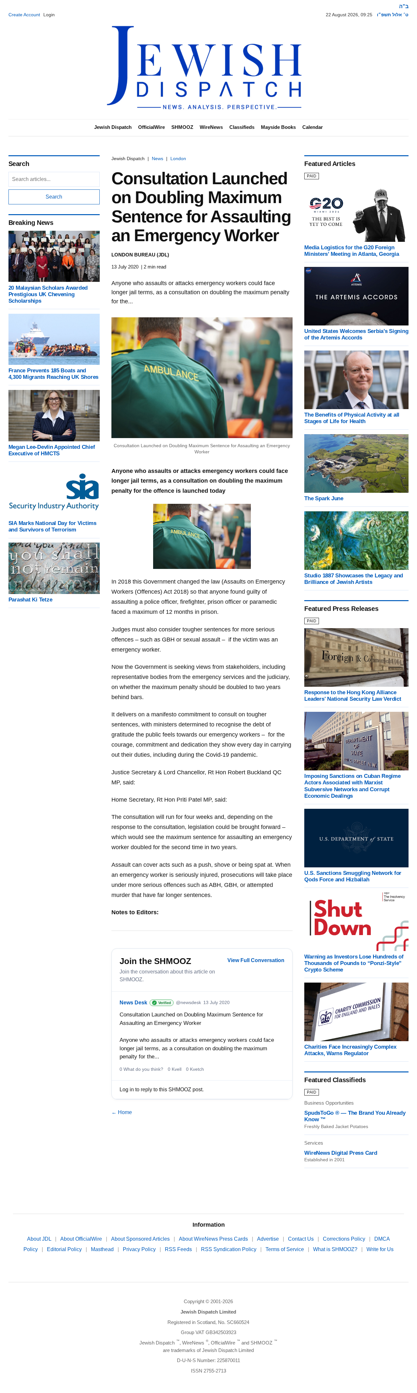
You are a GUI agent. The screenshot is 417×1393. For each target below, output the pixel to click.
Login (49, 14)
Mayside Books (278, 127)
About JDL (39, 1239)
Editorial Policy (65, 1249)
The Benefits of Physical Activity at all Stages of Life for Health (351, 418)
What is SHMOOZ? (336, 1249)
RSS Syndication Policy (229, 1249)
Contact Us (301, 1239)
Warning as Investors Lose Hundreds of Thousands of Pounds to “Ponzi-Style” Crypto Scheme (354, 963)
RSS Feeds (179, 1249)
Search (54, 197)
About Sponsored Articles (141, 1239)
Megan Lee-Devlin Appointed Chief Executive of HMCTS (51, 450)
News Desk (133, 1002)
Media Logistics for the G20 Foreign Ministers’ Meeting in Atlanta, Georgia (351, 250)
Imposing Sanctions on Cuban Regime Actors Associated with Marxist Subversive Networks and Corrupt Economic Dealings (352, 786)
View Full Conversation (255, 960)
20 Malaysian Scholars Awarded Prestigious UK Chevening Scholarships (48, 294)
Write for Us (380, 1249)
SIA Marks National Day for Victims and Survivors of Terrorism (52, 526)
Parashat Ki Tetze (30, 600)
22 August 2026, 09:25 (349, 14)
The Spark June (323, 498)
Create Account (24, 14)
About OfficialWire (81, 1239)
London (178, 158)
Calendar (312, 127)
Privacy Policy (140, 1249)
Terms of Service (285, 1249)
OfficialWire (151, 127)
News (157, 158)
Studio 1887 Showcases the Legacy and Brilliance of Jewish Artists (353, 578)
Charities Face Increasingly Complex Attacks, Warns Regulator (350, 1050)
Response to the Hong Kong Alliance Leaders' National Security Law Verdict (352, 695)
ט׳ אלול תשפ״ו (393, 14)
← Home (121, 1112)
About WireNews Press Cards (214, 1239)
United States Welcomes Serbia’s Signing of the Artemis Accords (356, 334)
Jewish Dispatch (113, 127)
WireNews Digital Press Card (340, 1153)
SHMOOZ (182, 127)
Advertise (268, 1239)
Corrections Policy (345, 1239)
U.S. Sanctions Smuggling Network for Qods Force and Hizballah (352, 876)
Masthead (103, 1249)
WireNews (211, 127)
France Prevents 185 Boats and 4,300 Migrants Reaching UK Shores (53, 373)
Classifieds (241, 127)
